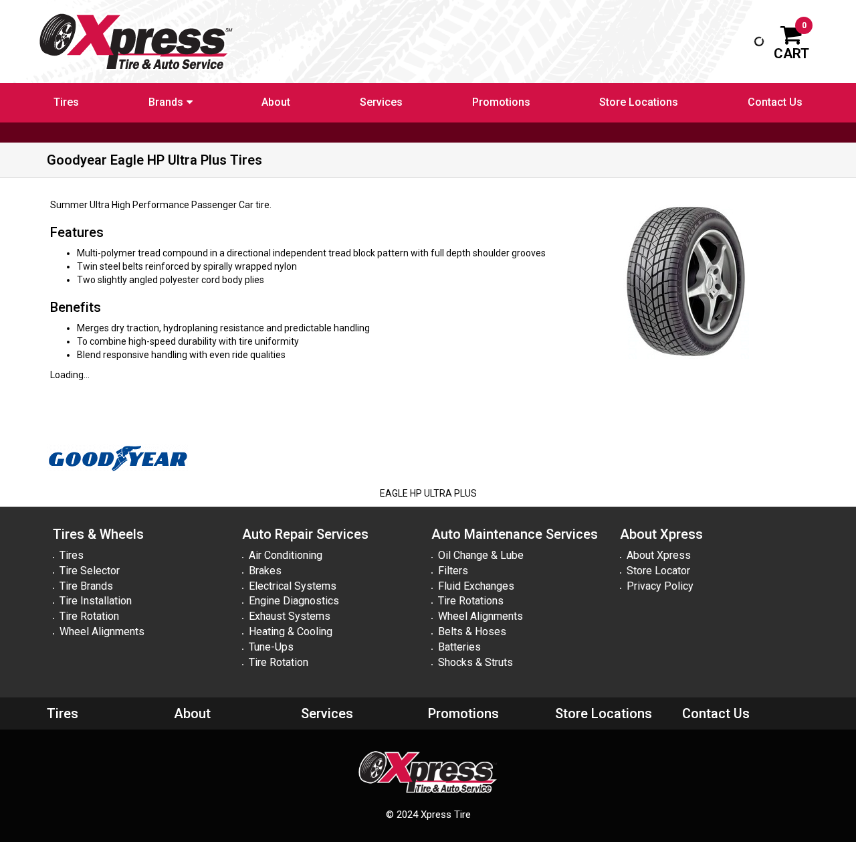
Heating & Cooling (290, 631)
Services (381, 102)
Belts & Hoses (472, 631)
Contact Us (775, 102)
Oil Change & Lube (481, 555)
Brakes (265, 570)
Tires (66, 102)
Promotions (501, 102)
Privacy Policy (660, 586)
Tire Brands (86, 586)
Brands (165, 102)
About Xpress (659, 555)
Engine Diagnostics (294, 600)
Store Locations (638, 102)
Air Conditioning (285, 555)
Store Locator (658, 570)
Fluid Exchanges (476, 586)
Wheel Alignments (102, 631)
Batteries (459, 647)
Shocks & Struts (475, 662)
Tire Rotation (89, 616)
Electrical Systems (292, 586)
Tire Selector (90, 570)
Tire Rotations (471, 600)
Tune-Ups (271, 647)
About (275, 102)
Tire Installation (96, 600)
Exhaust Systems (289, 616)
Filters (453, 570)
